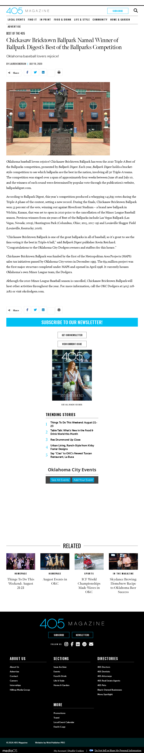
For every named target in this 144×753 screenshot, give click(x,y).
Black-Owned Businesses (109, 690)
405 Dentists (103, 671)
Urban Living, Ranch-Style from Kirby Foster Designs (72, 447)
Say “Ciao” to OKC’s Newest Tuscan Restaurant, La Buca (71, 455)
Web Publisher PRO (55, 742)
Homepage (21, 573)
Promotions (59, 713)
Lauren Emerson (17, 63)
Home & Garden (120, 19)
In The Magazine (123, 573)
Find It (32, 19)
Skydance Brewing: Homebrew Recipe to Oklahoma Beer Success (123, 585)
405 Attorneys (104, 676)
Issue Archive (60, 667)
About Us (14, 667)
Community (100, 19)
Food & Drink (62, 19)
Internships (15, 685)
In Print (45, 19)
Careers (14, 681)
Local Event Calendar (64, 722)
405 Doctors (103, 667)
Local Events (16, 19)
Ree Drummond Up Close (65, 439)
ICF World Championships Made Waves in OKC (89, 585)
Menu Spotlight (105, 694)
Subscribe (118, 11)
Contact (14, 676)
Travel (56, 718)
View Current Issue (72, 344)
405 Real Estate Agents (108, 681)
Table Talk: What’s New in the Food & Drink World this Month (71, 432)
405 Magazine (21, 742)
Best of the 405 (15, 33)
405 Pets (101, 685)
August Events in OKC (55, 581)
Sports (89, 573)
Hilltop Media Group (20, 690)
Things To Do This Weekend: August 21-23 (73, 424)
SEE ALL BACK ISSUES (72, 404)
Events (57, 671)
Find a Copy (59, 727)
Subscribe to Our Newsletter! (72, 322)
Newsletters (82, 635)
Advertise (14, 26)
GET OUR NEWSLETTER (72, 335)
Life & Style (82, 19)
